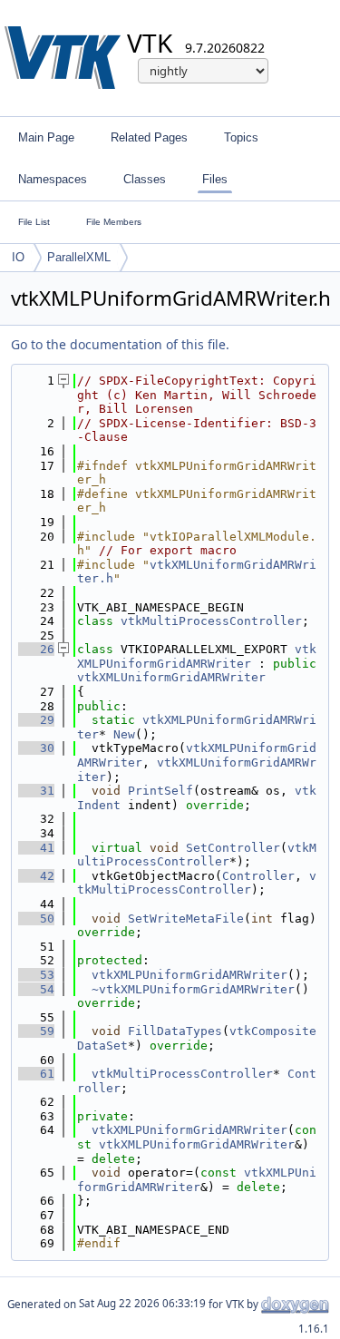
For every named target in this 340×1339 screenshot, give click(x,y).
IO (18, 257)
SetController (233, 848)
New (124, 734)
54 (36, 989)
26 (36, 649)
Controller (258, 876)
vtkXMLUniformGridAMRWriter (171, 677)
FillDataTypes (175, 1031)
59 (36, 1031)
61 (36, 1073)
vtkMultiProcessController (211, 621)
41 (36, 848)
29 (36, 720)
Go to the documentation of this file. (120, 344)
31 (36, 790)
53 (36, 975)
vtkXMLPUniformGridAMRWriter (196, 656)
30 (36, 748)
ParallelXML (79, 257)
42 (36, 876)
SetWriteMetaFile (186, 918)
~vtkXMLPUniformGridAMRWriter (193, 989)
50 (36, 918)
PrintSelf (160, 790)
